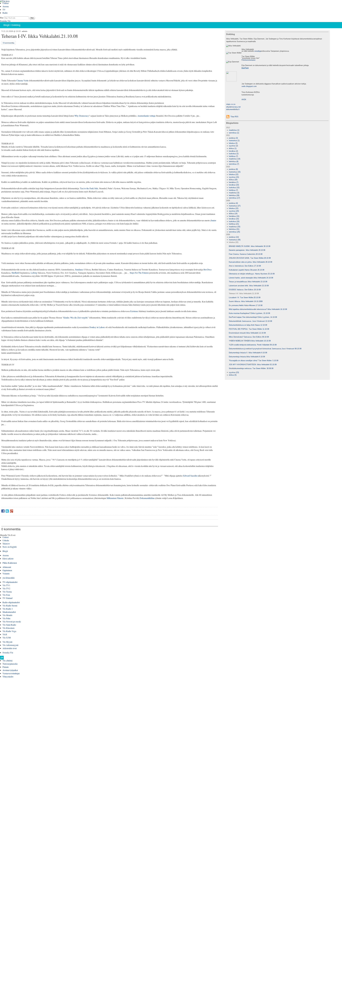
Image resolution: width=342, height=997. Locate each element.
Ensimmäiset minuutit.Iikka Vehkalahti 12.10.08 (247, 333)
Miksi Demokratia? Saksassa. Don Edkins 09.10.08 (249, 337)
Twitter (7, 511)
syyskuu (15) (234, 177)
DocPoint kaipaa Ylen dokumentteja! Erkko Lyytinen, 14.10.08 (253, 317)
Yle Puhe (6, 618)
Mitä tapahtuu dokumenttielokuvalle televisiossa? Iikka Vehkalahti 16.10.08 (258, 309)
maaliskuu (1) (234, 130)
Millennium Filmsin (115, 498)
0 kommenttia (8, 43)
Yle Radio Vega (9, 631)
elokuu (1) (232, 148)
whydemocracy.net (233, 107)
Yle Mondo (7, 615)
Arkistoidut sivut (10, 648)
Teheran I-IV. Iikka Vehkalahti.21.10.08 (244, 294)
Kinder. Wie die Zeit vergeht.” (76, 317)
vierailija (257, 51)
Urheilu (6, 540)
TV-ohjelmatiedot (10, 582)
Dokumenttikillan (147, 498)
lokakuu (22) (233, 174)
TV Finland (7, 598)
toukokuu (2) (233, 154)
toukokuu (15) (234, 188)
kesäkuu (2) (233, 151)
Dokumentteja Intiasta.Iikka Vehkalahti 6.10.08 (247, 357)
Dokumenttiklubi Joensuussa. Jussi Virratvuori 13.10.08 (250, 321)
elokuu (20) (233, 180)
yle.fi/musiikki (9, 577)
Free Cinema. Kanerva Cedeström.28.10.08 (245, 254)
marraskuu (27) (234, 206)
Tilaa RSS (234, 117)
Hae (1, 17)
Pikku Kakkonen (10, 562)
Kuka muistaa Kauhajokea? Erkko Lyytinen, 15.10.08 (249, 313)
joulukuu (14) (234, 237)
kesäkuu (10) (234, 185)
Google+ (11, 511)
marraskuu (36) (234, 240)
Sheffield (15, 272)
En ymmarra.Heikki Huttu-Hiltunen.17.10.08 (245, 305)
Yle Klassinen (8, 628)
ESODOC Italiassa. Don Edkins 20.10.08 (245, 290)
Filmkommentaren (248, 60)
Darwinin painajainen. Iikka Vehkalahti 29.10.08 (247, 250)
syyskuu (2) (233, 146)
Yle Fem (6, 594)
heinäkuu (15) (234, 216)
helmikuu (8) (233, 161)
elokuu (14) (233, 214)
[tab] (277, 130)
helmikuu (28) (234, 195)
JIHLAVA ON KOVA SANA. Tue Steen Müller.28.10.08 (250, 258)
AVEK (244, 100)
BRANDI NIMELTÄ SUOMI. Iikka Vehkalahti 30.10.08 (249, 246)
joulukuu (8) (233, 169)
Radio (5, 12)
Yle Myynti (7, 641)
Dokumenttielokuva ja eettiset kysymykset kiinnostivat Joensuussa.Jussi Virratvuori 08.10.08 (265, 349)
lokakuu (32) (233, 242)
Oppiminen (7, 570)
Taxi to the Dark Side (89, 188)
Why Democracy (81, 115)
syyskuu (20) (234, 211)
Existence (134, 311)
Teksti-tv (6, 543)
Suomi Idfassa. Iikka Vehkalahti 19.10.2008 (246, 301)
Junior (213, 220)
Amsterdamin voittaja (146, 115)
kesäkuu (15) (234, 219)
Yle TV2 (6, 588)
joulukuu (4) (233, 203)
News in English (10, 546)
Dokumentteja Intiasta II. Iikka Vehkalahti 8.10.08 (248, 353)
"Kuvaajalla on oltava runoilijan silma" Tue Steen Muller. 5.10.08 (253, 361)
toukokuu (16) (234, 221)
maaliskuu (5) (234, 193)
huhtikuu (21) (234, 224)
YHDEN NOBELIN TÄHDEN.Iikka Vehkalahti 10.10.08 (250, 341)
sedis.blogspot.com (249, 86)
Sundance (79, 269)
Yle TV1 (6, 585)
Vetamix (6, 573)
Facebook (3, 511)
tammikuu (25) (234, 232)
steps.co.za (230, 104)
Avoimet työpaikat (10, 670)
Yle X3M (7, 637)
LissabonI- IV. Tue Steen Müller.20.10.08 (244, 298)
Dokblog (15, 25)
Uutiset (6, 3)
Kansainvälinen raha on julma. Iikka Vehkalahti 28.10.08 (250, 262)
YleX (5, 634)
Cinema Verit (22, 80)
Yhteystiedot (8, 676)
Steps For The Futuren (139, 272)
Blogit (6, 25)
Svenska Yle (5, 20)
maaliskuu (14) (234, 159)
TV (4, 9)
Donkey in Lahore (97, 327)
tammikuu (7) (234, 164)
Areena (6, 6)
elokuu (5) (232, 375)
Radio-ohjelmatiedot (11, 602)
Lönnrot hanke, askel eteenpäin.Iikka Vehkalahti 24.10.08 (251, 278)
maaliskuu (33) (234, 227)
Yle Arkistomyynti (10, 645)
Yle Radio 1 (8, 608)
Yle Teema (7, 591)
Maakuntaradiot (9, 612)
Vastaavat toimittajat (11, 673)
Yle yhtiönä (7, 660)
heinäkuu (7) (233, 182)
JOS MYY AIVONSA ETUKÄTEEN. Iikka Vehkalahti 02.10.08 (253, 365)
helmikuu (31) (234, 229)
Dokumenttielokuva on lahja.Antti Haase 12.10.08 (248, 325)
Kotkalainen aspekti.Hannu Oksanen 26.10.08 (246, 270)
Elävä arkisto (8, 558)
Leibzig (34, 272)
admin (24, 31)
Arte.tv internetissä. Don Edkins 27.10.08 (245, 266)
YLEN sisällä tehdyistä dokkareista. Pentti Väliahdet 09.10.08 (253, 345)
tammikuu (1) (234, 133)
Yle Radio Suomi (10, 605)
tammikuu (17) (234, 198)
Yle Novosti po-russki (12, 621)
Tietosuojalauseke (10, 663)
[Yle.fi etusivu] (2, 658)
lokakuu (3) (233, 143)
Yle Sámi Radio (9, 624)
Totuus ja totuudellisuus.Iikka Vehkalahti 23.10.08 (248, 282)
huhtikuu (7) (233, 156)
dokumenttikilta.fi (232, 109)
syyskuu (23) (234, 372)
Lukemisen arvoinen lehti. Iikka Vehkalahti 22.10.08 (249, 286)
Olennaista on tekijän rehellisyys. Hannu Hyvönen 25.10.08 (252, 274)
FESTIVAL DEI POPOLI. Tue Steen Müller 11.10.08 (249, 329)
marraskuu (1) (234, 141)
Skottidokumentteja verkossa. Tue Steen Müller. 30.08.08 (251, 368)
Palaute (6, 667)
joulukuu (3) (233, 138)
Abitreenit (7, 567)
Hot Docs (207, 269)
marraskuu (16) (234, 172)
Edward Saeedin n (191, 475)
